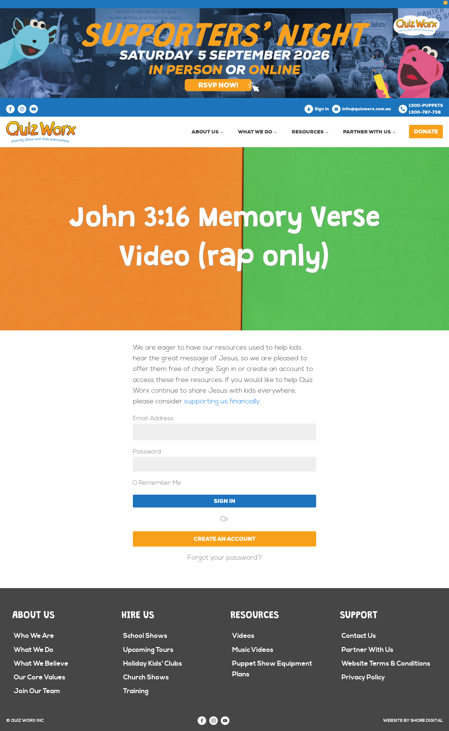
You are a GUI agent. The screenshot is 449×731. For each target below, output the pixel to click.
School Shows (145, 636)
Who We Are (34, 636)
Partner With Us (367, 132)
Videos (243, 636)
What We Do (255, 132)
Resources (308, 132)
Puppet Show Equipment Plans (272, 669)
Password (147, 452)
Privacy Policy (363, 677)
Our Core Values (39, 677)
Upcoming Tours (148, 650)
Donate (426, 131)
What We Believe (41, 664)
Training (135, 691)
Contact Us (358, 636)
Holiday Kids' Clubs (152, 664)
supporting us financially (222, 401)
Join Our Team (37, 691)
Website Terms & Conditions (385, 664)
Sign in (322, 109)
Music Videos (252, 650)
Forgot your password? (225, 558)
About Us (205, 132)
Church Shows (146, 677)
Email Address (153, 418)
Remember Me (159, 483)
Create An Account (224, 539)
